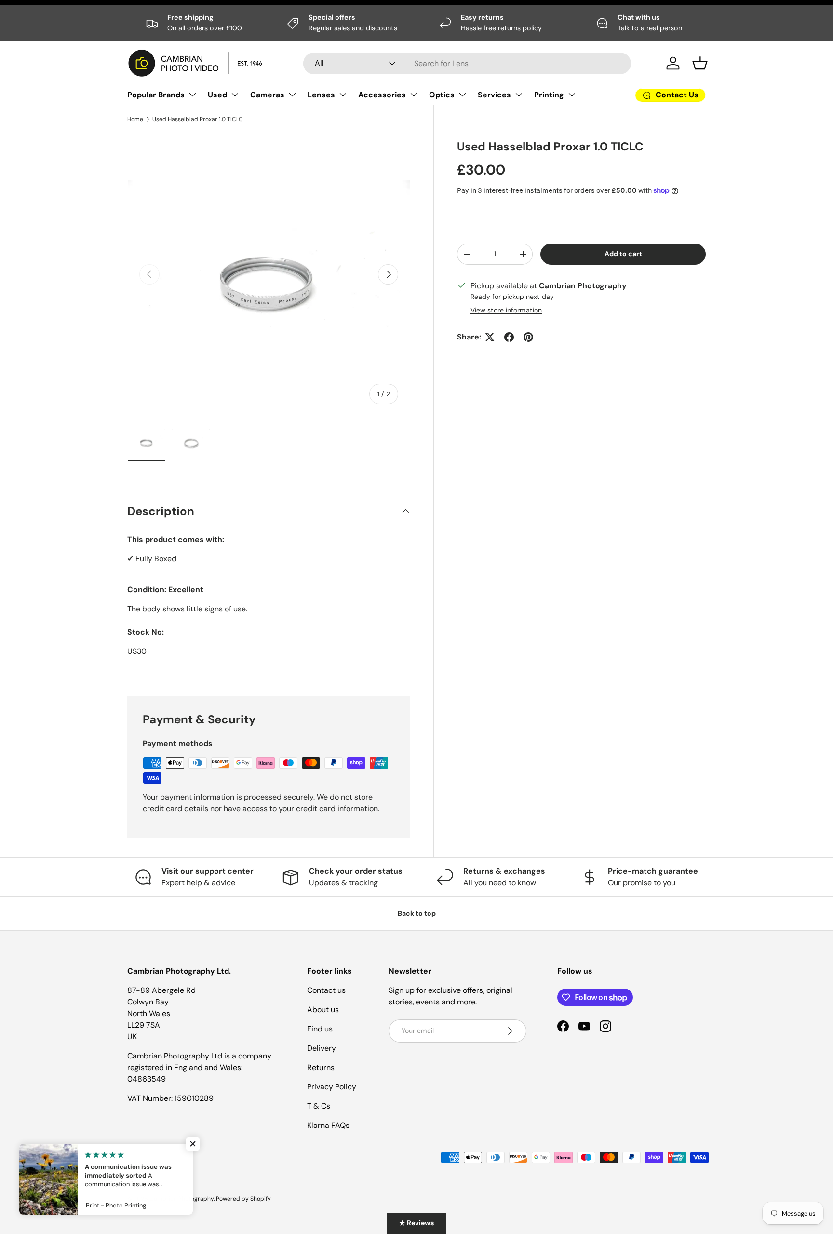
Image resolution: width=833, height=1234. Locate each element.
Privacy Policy (331, 1087)
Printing (549, 95)
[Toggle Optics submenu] (462, 94)
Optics (442, 95)
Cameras (267, 95)
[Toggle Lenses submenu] (343, 94)
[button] (700, 63)
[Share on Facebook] (509, 337)
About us (323, 1009)
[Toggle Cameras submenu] (292, 94)
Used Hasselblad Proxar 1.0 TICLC (197, 119)
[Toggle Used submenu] (235, 94)
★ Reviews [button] (416, 1223)
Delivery (321, 1048)
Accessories (382, 95)
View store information (506, 310)
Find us (320, 1029)
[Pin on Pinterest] (528, 337)
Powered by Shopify (243, 1199)
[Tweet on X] (489, 337)
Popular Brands (156, 95)
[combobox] (467, 63)
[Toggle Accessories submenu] (413, 94)
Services (494, 95)
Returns (321, 1067)
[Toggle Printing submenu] (572, 94)
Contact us (326, 990)
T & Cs (318, 1106)
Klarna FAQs (328, 1125)
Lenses (321, 95)
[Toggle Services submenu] (518, 94)
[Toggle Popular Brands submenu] (192, 94)
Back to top (417, 913)
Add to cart (623, 253)
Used (217, 95)
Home (135, 119)
